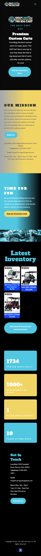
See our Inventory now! (17, 214)
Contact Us (18, 501)
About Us (11, 135)
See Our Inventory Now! (20, 71)
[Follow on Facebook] (20, 550)
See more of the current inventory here (20, 328)
